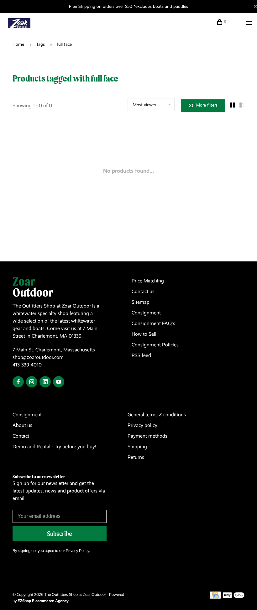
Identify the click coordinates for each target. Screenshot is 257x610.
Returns (136, 457)
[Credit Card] (215, 597)
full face (64, 44)
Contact (21, 436)
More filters (207, 105)
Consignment (146, 313)
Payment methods (147, 436)
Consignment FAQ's (153, 323)
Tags (40, 44)
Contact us (143, 291)
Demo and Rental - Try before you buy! (54, 447)
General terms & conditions (157, 415)
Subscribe (59, 534)
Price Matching (148, 281)
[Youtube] (58, 382)
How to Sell (144, 334)
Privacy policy (142, 425)
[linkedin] (45, 382)
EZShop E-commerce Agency (43, 600)
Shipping (137, 447)
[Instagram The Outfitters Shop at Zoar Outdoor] (31, 382)
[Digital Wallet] (233, 597)
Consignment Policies (155, 345)
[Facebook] (18, 382)
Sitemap (140, 302)
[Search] (234, 22)
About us (22, 425)
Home (18, 44)
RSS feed (141, 355)
